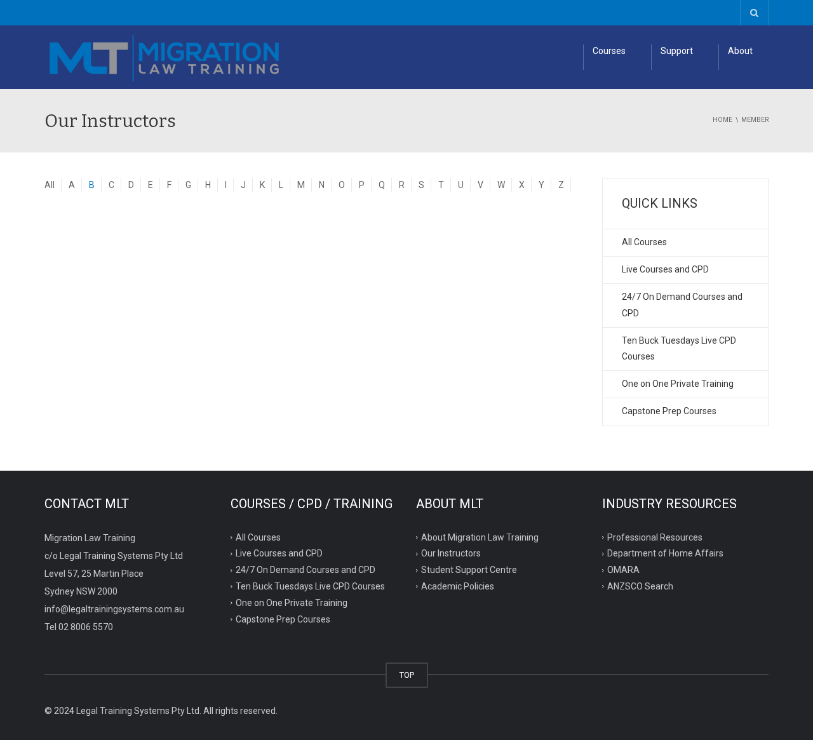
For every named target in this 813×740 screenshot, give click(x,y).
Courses (609, 51)
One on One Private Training (678, 384)
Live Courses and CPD (665, 269)
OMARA (623, 570)
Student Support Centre (469, 570)
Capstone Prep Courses (669, 411)
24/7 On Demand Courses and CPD (682, 305)
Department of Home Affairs (665, 553)
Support (677, 51)
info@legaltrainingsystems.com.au (114, 609)
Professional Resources (654, 537)
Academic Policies (457, 586)
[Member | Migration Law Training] (165, 57)
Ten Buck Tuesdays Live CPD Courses (679, 348)
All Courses (644, 242)
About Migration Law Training (480, 537)
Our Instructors (451, 553)
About (740, 51)
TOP (407, 675)
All (49, 185)
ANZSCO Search (640, 586)
